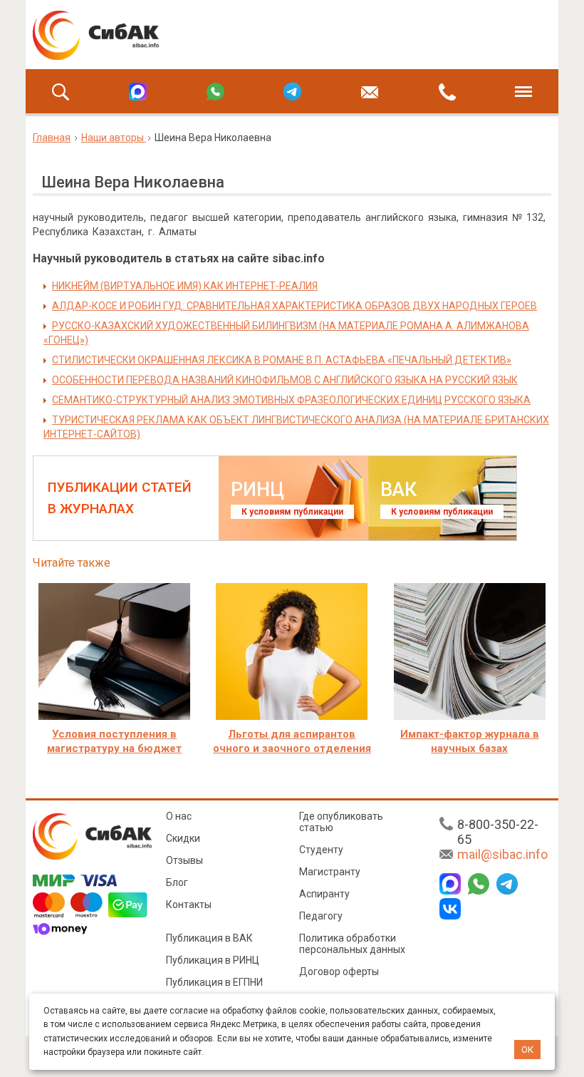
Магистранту (329, 871)
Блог (177, 882)
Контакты (189, 904)
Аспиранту (324, 894)
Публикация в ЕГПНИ (214, 982)
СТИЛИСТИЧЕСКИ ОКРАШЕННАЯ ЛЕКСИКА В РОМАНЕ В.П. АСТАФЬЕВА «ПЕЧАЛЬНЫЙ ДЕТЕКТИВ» (281, 360)
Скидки (183, 838)
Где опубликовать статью (341, 821)
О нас (179, 816)
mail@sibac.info (502, 854)
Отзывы (184, 860)
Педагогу (321, 916)
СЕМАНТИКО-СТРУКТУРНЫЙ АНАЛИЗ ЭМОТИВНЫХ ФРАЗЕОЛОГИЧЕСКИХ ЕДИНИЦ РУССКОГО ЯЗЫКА (291, 400)
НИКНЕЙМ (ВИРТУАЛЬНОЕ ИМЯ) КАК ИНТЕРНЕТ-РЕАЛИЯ (185, 286)
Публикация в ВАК (209, 938)
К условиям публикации (292, 512)
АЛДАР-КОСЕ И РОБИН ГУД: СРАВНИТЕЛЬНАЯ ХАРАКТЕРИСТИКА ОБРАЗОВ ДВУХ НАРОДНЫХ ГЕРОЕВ (294, 305)
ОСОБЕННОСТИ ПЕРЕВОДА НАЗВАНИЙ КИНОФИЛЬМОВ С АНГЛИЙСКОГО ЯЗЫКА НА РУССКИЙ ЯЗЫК (285, 380)
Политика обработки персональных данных (352, 943)
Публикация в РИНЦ (212, 960)
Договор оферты (339, 971)
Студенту (321, 849)
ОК (527, 1049)
